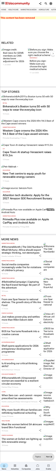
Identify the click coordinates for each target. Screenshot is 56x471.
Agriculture (44, 10)
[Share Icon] (40, 255)
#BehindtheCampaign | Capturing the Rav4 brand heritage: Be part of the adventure (21, 284)
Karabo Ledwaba (8, 256)
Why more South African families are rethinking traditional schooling (22, 411)
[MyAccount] (51, 3)
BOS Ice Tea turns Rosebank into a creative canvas (20, 333)
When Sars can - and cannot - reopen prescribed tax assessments (22, 397)
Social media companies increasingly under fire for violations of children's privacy (21, 267)
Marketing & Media (29, 10)
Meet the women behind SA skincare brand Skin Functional (22, 426)
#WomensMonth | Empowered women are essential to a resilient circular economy (20, 380)
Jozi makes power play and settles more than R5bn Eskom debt (21, 318)
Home (3, 10)
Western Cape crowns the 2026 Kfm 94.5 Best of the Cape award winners (25, 132)
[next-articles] (53, 53)
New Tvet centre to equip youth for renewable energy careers (24, 175)
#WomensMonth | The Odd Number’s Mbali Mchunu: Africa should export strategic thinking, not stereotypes (22, 249)
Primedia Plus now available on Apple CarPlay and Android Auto (26, 221)
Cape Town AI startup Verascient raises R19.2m (27, 153)
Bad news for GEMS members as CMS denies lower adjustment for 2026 (13, 57)
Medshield (33, 58)
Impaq (4, 416)
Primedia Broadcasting (11, 138)
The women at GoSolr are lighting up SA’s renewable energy (22, 440)
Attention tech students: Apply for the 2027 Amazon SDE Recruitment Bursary (27, 197)
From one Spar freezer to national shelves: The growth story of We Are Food (21, 302)
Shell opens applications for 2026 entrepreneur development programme (20, 348)
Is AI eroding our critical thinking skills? (19, 365)
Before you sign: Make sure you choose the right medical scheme (38, 65)
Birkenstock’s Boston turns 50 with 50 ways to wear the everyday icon (26, 108)
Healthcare (13, 10)
